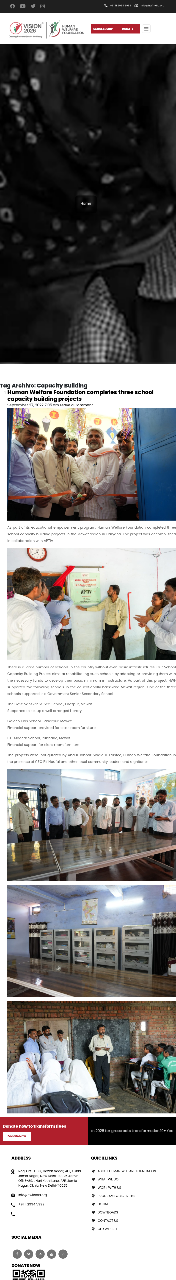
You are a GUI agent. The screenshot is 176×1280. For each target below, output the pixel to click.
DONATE (127, 29)
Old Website (108, 1229)
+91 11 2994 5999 (120, 5)
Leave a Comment (76, 405)
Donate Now (17, 1136)
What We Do (108, 1179)
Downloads (108, 1212)
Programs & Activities (116, 1196)
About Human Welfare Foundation (127, 1171)
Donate (104, 1204)
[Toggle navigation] (146, 28)
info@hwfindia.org (152, 5)
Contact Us (108, 1220)
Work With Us (109, 1187)
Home (85, 203)
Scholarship (103, 29)
